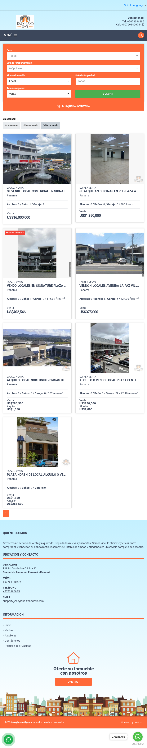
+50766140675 (131, 24)
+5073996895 (135, 21)
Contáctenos (12, 640)
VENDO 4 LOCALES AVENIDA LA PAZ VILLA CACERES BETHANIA (109, 285)
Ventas (9, 630)
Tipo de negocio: (16, 88)
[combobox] (73, 56)
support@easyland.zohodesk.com (23, 601)
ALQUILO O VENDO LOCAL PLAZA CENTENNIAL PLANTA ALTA (109, 380)
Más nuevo (12, 125)
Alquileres (10, 635)
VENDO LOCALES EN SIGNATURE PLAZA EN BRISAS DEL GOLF (37, 285)
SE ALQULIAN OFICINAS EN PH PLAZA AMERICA (109, 191)
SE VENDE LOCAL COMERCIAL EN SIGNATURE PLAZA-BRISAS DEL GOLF (37, 191)
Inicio (8, 625)
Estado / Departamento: (20, 62)
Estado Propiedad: (85, 75)
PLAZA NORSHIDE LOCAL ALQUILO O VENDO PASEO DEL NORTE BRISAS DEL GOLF (37, 474)
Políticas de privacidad (18, 645)
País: (9, 50)
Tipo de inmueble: (16, 75)
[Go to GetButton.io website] (138, 744)
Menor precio (31, 125)
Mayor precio (51, 125)
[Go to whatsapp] (138, 736)
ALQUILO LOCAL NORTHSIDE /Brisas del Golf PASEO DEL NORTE (37, 380)
